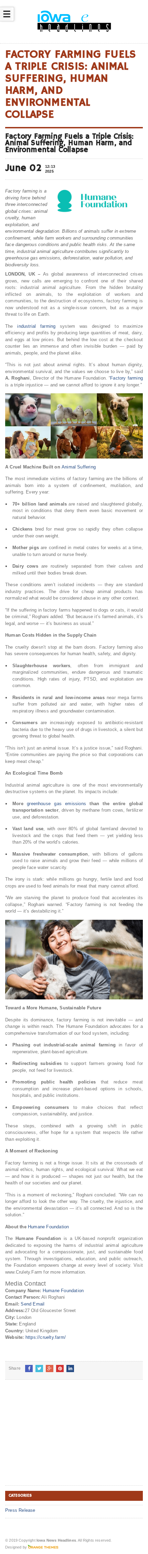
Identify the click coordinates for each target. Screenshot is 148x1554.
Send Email (32, 1304)
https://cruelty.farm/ (45, 1337)
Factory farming (126, 378)
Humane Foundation (48, 1226)
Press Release (20, 1510)
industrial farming (36, 326)
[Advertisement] (56, 1438)
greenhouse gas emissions (56, 803)
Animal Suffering (79, 466)
